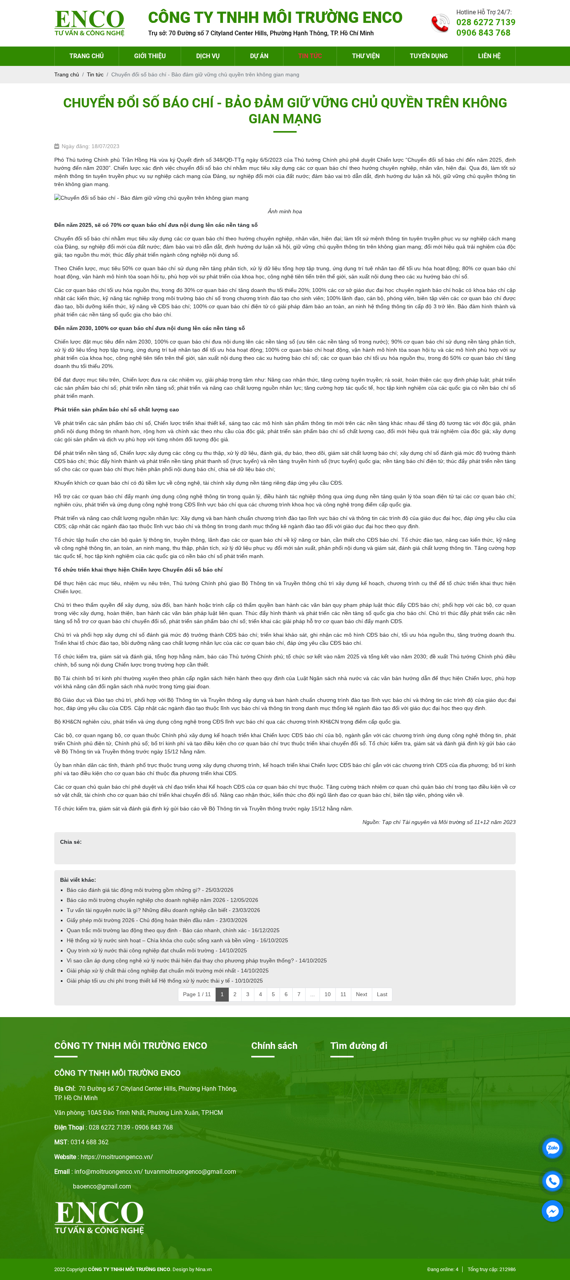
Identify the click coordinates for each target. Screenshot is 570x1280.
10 (328, 994)
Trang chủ (86, 56)
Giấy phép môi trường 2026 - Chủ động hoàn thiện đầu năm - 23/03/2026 (157, 920)
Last (382, 994)
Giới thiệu (150, 56)
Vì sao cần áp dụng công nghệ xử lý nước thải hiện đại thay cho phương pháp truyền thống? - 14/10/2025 (197, 960)
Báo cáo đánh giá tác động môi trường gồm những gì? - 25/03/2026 (150, 890)
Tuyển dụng (429, 56)
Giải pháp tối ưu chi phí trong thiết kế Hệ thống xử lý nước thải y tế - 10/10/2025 (165, 981)
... (312, 994)
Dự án (259, 56)
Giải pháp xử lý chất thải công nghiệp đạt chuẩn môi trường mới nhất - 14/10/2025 (168, 970)
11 (343, 994)
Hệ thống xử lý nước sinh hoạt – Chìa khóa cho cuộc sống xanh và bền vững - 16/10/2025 (177, 940)
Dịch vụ (208, 56)
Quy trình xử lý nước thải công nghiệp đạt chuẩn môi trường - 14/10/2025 (157, 950)
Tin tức (310, 56)
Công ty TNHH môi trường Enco (129, 1269)
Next (361, 994)
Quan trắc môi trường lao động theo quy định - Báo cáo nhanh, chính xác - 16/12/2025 (173, 930)
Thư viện (366, 56)
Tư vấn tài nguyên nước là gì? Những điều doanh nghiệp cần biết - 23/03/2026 (163, 910)
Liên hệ (489, 56)
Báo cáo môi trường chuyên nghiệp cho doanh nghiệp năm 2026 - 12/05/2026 (162, 900)
